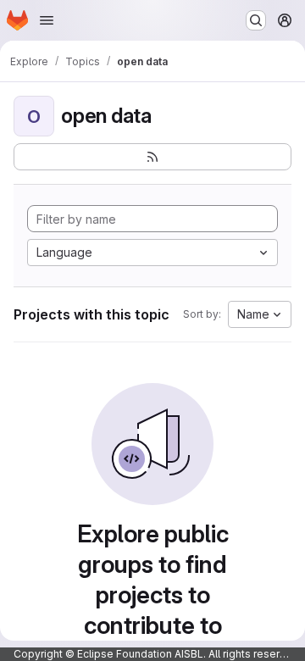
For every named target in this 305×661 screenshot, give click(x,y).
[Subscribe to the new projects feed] (152, 156)
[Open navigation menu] (46, 20)
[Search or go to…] (256, 20)
